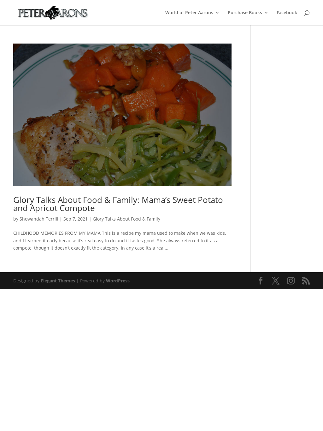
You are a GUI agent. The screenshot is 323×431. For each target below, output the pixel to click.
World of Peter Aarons (189, 12)
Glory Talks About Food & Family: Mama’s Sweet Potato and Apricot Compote (118, 204)
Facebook (287, 12)
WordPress (118, 281)
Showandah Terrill (39, 219)
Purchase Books (245, 12)
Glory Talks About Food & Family (126, 219)
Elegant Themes (58, 281)
